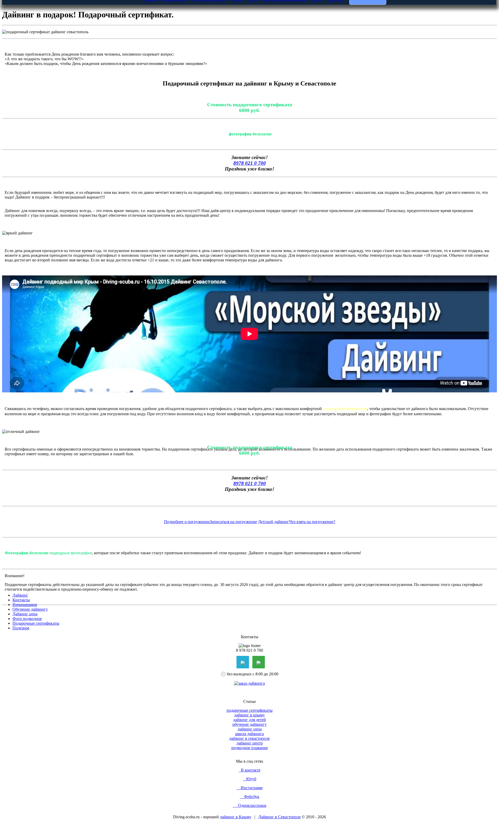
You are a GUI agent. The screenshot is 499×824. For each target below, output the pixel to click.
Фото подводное (27, 618)
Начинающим (24, 604)
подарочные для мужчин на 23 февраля (261, 581)
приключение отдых (158, 419)
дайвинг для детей (249, 719)
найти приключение (270, 414)
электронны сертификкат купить (249, 428)
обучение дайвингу (249, 724)
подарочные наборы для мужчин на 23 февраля (72, 423)
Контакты (21, 600)
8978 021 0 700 (249, 163)
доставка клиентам (276, 419)
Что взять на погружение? (312, 521)
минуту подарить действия (30, 419)
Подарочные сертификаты (35, 623)
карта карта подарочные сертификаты (297, 577)
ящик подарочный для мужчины (211, 423)
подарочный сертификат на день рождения (162, 577)
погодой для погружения (345, 409)
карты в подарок (309, 419)
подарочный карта (451, 577)
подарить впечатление (231, 414)
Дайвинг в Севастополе (279, 817)
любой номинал (125, 419)
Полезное (20, 628)
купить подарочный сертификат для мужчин (450, 423)
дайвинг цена (250, 729)
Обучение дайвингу (30, 609)
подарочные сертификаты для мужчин (217, 572)
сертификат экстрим (329, 572)
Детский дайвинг (273, 521)
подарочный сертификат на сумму (232, 577)
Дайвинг (20, 595)
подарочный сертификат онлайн (281, 572)
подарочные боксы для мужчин (409, 419)
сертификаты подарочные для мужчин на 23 (370, 423)
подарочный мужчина (351, 577)
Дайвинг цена (24, 614)
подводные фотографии (70, 553)
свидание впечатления (239, 419)
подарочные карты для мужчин (352, 419)
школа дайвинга (249, 733)
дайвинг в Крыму (235, 817)
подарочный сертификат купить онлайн (88, 577)
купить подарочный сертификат (85, 572)
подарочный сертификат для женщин (148, 423)
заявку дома (99, 419)
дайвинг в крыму (249, 715)
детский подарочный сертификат (435, 572)
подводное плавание (249, 748)
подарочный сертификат (34, 572)
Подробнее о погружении (187, 521)
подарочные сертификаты (250, 710)
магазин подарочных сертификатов (403, 577)
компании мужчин (71, 419)
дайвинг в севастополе (249, 738)
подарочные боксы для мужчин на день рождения (285, 423)
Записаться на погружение (233, 521)
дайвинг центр (250, 743)
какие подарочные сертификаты (376, 572)
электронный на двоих (197, 419)
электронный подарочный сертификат (148, 572)
